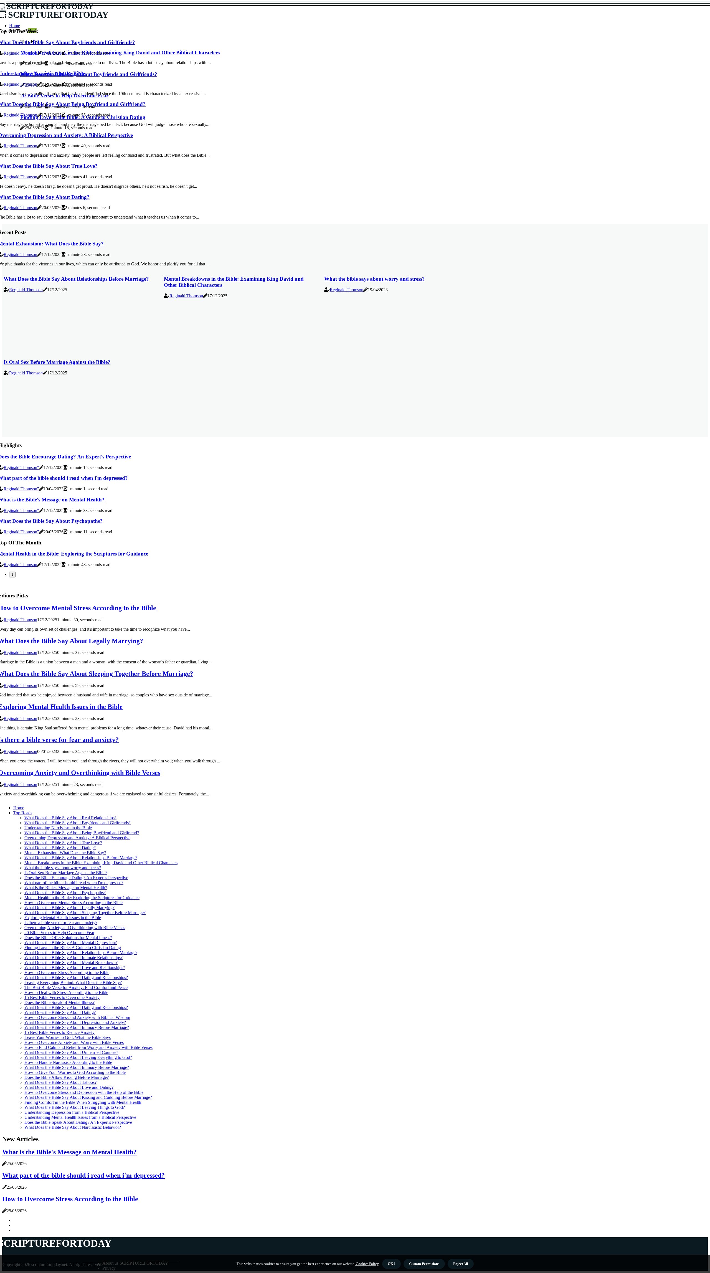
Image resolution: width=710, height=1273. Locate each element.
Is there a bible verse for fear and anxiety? (60, 922)
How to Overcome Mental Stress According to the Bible (73, 902)
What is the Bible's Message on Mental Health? (65, 887)
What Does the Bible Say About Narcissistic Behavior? (72, 1127)
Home (18, 807)
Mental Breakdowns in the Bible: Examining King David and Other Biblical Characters (101, 862)
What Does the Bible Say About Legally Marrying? (69, 907)
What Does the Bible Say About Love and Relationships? (74, 967)
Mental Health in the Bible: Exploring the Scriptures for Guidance (82, 897)
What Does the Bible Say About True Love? (63, 842)
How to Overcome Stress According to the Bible (66, 972)
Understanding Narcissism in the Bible (58, 827)
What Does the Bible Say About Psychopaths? (65, 892)
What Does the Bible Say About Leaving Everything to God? (78, 1057)
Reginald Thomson (20, 53)
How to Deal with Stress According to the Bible (66, 992)
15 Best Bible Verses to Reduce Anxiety (59, 1032)
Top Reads (22, 812)
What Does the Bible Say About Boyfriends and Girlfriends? (77, 822)
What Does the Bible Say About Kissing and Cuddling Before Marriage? (88, 1097)
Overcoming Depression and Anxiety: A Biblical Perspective (77, 837)
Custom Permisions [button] (424, 1264)
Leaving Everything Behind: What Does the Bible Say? (73, 982)
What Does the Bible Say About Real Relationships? (70, 817)
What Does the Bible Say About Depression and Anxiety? (75, 1022)
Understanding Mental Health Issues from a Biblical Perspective (80, 1117)
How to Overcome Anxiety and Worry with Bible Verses (74, 1042)
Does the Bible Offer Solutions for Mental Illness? (68, 937)
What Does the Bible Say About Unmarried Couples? (71, 1052)
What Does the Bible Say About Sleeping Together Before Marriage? (85, 912)
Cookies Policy (367, 1264)
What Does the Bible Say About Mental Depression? (70, 942)
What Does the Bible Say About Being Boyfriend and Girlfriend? (81, 832)
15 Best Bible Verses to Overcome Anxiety (62, 997)
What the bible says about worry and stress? (374, 279)
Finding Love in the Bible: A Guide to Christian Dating (72, 947)
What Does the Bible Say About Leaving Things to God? (74, 1107)
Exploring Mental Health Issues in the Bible (62, 917)
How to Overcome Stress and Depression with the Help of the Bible (83, 1092)
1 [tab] (12, 574)
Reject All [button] (460, 1264)
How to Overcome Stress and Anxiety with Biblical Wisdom (77, 1017)
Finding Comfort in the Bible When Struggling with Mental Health (82, 1102)
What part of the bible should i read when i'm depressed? (73, 882)
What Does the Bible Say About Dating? (60, 847)
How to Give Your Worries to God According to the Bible (75, 1072)
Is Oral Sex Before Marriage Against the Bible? (57, 362)
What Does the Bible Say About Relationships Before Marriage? (76, 279)
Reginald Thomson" (21, 467)
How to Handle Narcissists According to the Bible (68, 1062)
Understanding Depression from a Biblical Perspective (71, 1112)
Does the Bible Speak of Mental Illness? (59, 1002)
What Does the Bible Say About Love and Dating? (68, 1087)
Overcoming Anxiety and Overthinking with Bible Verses (74, 927)
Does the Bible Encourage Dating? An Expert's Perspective (76, 877)
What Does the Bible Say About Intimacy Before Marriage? (76, 1027)
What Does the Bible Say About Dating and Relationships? (76, 977)
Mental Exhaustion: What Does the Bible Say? (65, 852)
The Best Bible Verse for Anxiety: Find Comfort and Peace (76, 987)
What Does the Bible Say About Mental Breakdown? (71, 962)
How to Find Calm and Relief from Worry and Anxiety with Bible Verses (88, 1047)
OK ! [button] (391, 1264)
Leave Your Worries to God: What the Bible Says (67, 1037)
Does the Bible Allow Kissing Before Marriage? (66, 1077)
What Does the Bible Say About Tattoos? (60, 1082)
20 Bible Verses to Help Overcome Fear (59, 932)
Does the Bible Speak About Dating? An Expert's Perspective (78, 1122)
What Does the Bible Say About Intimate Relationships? (73, 957)
